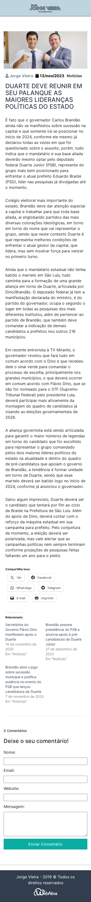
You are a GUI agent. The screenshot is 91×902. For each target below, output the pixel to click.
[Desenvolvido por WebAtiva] (45, 891)
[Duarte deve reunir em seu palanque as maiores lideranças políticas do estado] (45, 49)
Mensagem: (14, 806)
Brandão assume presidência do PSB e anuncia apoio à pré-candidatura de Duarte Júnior (64, 634)
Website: (11, 788)
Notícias (74, 75)
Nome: (10, 752)
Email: (9, 770)
